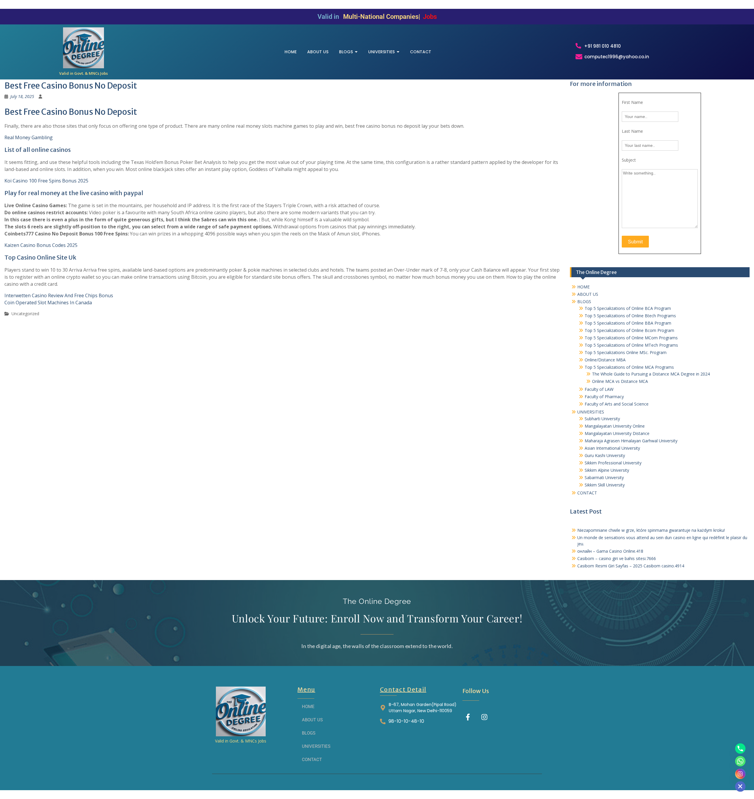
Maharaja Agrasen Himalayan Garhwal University (631, 440)
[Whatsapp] (740, 761)
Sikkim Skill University (605, 485)
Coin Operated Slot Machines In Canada (48, 302)
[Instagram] (484, 717)
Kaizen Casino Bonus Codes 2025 (40, 245)
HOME (583, 287)
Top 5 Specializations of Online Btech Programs (630, 315)
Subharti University (602, 418)
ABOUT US (587, 294)
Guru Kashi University (605, 455)
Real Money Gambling (28, 137)
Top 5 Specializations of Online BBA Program (628, 323)
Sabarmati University (604, 477)
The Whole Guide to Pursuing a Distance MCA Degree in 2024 (651, 374)
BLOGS (584, 301)
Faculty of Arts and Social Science (617, 404)
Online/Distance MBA (605, 360)
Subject (629, 160)
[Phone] (740, 748)
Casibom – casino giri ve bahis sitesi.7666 (616, 558)
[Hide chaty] (740, 786)
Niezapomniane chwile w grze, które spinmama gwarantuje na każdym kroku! (651, 530)
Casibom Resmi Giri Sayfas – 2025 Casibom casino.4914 (630, 566)
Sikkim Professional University (613, 463)
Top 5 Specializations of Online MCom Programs (631, 337)
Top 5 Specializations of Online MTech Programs (631, 345)
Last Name (632, 131)
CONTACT (587, 493)
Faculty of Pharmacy (604, 396)
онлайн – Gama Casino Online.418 (610, 551)
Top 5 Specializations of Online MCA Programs (629, 367)
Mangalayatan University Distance (617, 433)
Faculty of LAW (599, 389)
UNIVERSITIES (590, 412)
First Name (632, 102)
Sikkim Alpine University (607, 470)
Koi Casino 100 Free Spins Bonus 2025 (46, 180)
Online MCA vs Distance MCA (620, 381)
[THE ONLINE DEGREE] (83, 47)
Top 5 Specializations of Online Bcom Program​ (629, 330)
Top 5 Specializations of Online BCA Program (628, 308)
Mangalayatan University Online (615, 426)
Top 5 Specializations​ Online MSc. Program (626, 352)
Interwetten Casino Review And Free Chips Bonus (58, 295)
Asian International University (612, 448)
